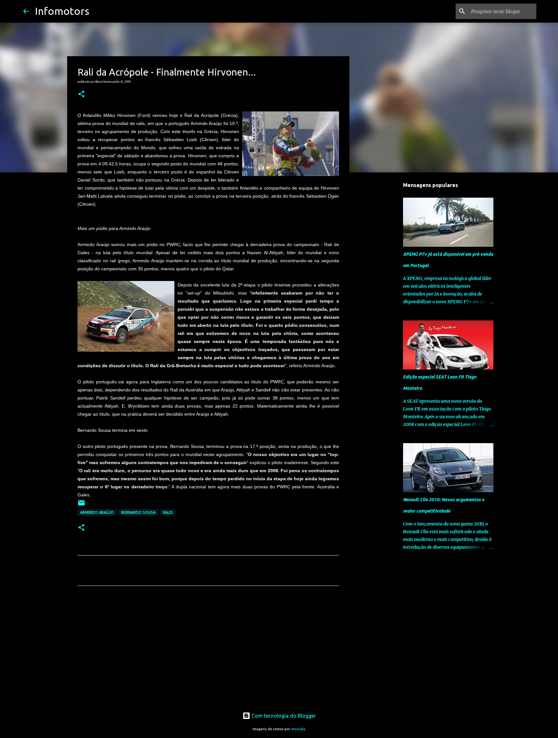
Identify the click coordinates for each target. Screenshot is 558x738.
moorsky (298, 729)
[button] (81, 94)
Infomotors (62, 11)
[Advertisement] (208, 651)
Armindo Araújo (97, 512)
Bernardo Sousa (138, 512)
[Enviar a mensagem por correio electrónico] (81, 505)
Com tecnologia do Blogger (283, 716)
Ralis (168, 512)
